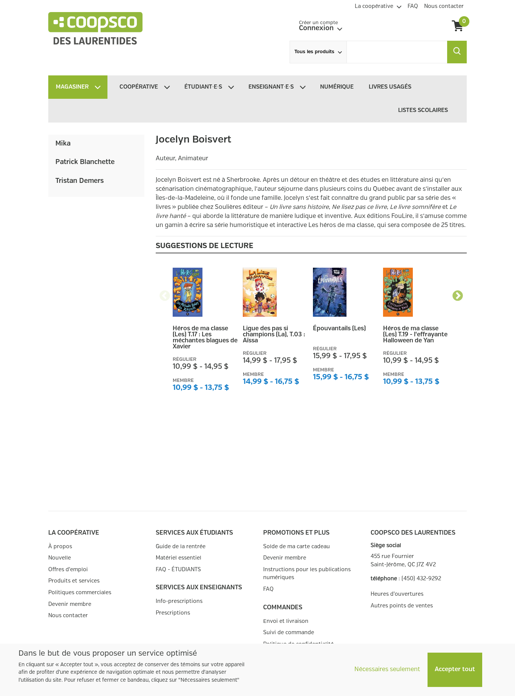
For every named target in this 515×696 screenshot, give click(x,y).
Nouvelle (59, 558)
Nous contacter (68, 615)
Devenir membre (69, 604)
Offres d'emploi (68, 569)
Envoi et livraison (285, 621)
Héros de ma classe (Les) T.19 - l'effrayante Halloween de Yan (415, 335)
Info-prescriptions (179, 601)
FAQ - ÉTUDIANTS (178, 569)
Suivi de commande (288, 632)
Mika (63, 143)
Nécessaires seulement (387, 669)
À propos (60, 546)
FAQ (268, 589)
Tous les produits (314, 51)
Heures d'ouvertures (397, 594)
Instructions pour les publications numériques (307, 574)
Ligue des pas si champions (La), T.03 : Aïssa (274, 335)
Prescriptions (173, 613)
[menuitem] (378, 5)
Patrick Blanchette (85, 162)
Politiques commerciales (79, 592)
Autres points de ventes (402, 606)
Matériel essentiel (178, 558)
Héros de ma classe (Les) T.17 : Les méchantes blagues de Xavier (205, 338)
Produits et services (74, 581)
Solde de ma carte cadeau (296, 546)
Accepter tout (455, 669)
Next (457, 293)
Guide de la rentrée (180, 546)
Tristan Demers (79, 181)
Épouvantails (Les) (339, 329)
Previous (164, 293)
